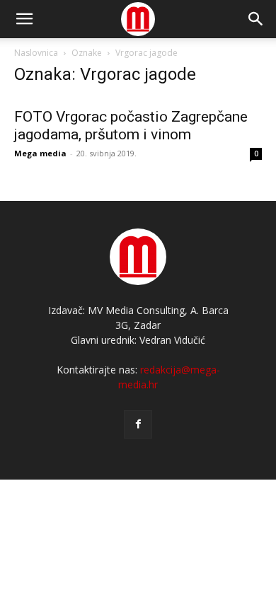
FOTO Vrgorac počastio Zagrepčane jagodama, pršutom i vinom (131, 125)
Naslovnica (36, 53)
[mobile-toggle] (24, 19)
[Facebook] (138, 424)
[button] (256, 19)
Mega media (40, 153)
